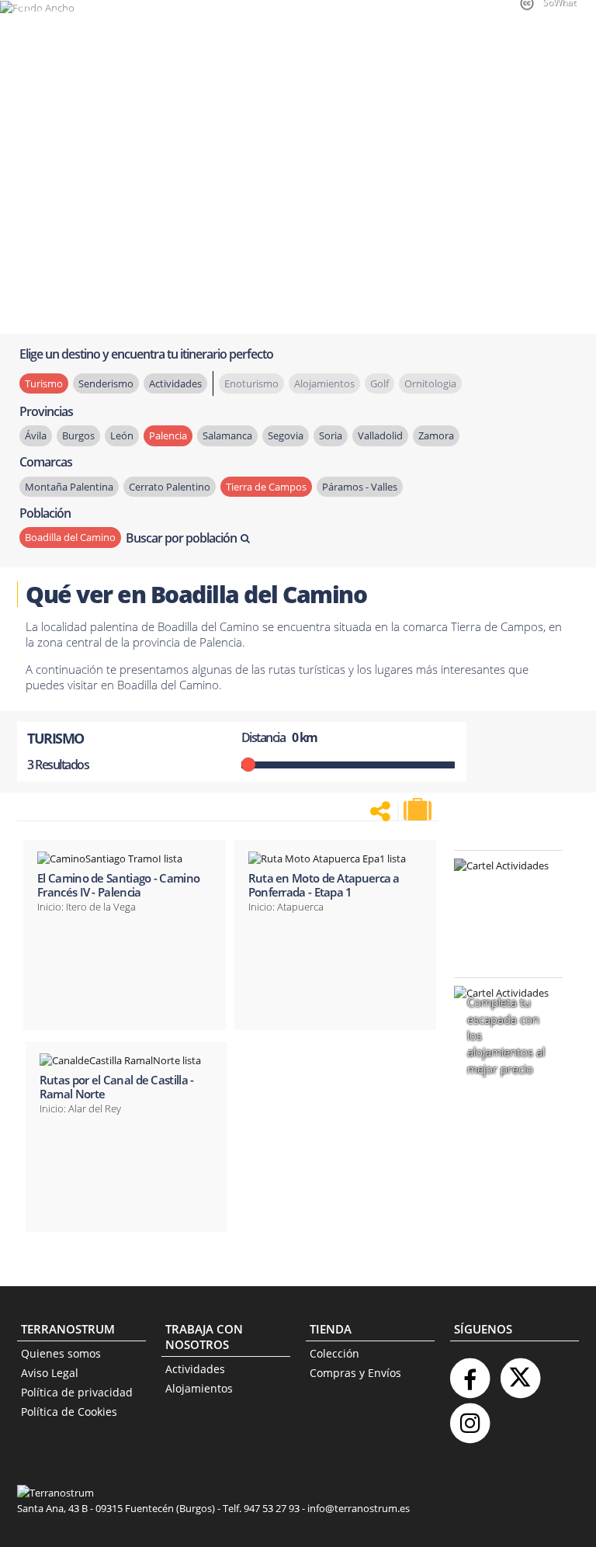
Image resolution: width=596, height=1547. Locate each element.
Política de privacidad (77, 1392)
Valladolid (380, 435)
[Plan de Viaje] (419, 809)
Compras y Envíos (355, 1372)
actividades (175, 383)
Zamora (436, 435)
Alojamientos (199, 1388)
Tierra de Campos (266, 487)
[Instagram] (469, 1417)
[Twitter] (520, 1372)
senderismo (105, 383)
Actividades (195, 1368)
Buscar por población (181, 537)
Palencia (168, 435)
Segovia (285, 435)
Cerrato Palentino (169, 487)
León (121, 435)
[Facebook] (469, 1372)
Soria (330, 435)
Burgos (78, 435)
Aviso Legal (49, 1372)
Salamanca (227, 435)
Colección (334, 1353)
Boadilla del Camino (70, 537)
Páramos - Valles (359, 487)
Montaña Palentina (69, 487)
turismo (44, 383)
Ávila (36, 435)
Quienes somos (61, 1353)
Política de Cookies (69, 1411)
